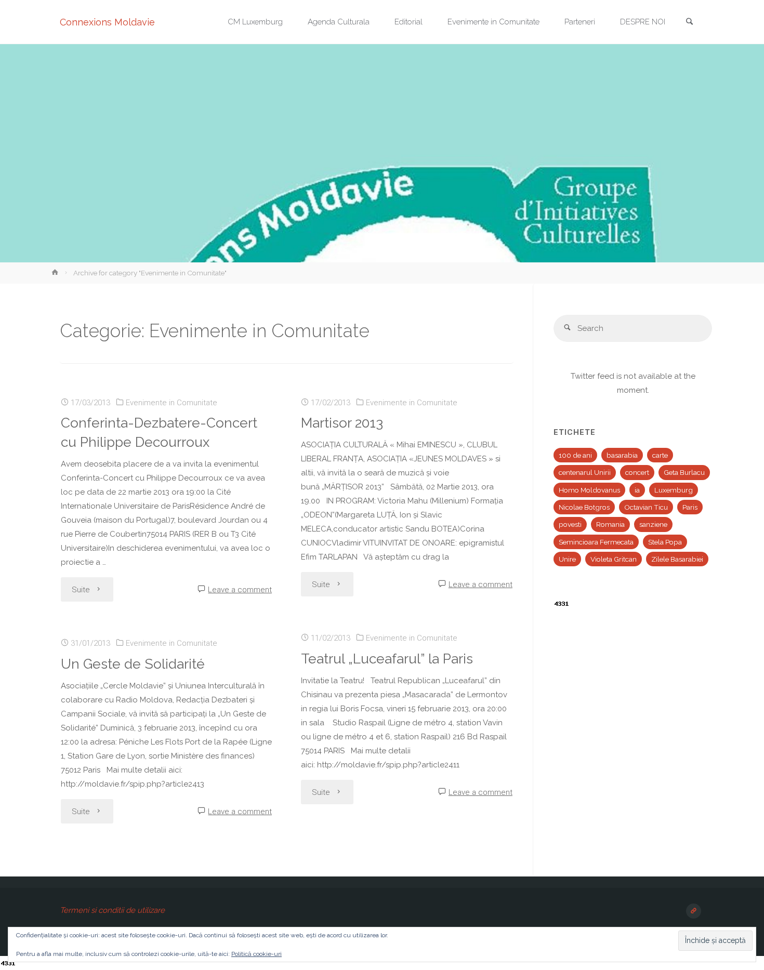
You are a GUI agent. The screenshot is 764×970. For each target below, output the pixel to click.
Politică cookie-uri (256, 954)
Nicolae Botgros (584, 507)
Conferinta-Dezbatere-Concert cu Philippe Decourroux (159, 432)
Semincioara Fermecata (596, 542)
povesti (570, 524)
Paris (689, 507)
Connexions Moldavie (107, 22)
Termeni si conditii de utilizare (112, 910)
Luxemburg (673, 490)
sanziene (653, 524)
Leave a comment (240, 589)
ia (637, 490)
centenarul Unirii (585, 472)
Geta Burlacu (684, 472)
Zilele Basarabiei (677, 559)
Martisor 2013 (342, 423)
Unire (567, 559)
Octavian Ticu (646, 507)
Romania (610, 524)
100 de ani (575, 455)
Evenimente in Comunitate (171, 402)
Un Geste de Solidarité (133, 664)
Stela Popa (665, 542)
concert (637, 472)
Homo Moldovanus (589, 490)
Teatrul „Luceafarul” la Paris (387, 658)
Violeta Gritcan (613, 559)
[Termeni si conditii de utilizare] (693, 911)
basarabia (622, 455)
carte (660, 455)
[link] (689, 22)
